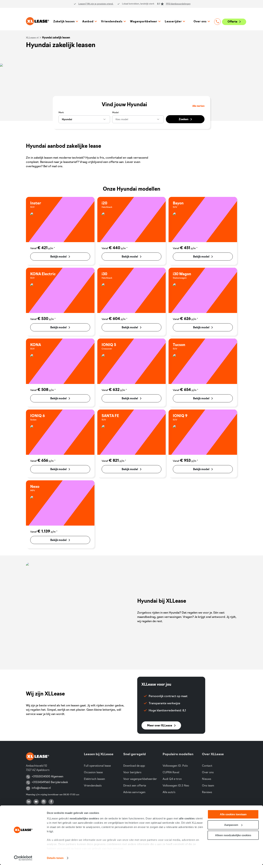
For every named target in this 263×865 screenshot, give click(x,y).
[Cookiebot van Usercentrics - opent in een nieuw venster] (23, 858)
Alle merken (198, 106)
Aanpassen (231, 824)
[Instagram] (44, 802)
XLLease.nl (32, 37)
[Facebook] (51, 802)
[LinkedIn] (28, 802)
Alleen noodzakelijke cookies (233, 835)
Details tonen (55, 857)
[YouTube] (36, 802)
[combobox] (84, 119)
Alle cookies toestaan (233, 814)
